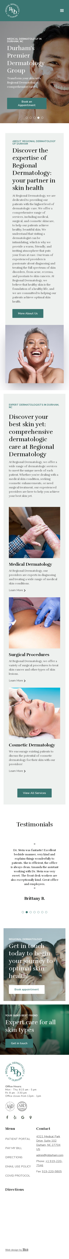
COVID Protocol (17, 1176)
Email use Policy (18, 1166)
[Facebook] (7, 1117)
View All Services (34, 793)
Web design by (14, 1249)
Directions (13, 1157)
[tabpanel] (34, 872)
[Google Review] (22, 1117)
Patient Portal (17, 1139)
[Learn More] (34, 532)
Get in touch (19, 1043)
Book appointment (27, 989)
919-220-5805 (52, 1171)
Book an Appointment (27, 103)
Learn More (16, 590)
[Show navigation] (61, 10)
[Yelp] (15, 1117)
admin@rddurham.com (49, 1155)
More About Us (28, 313)
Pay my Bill (13, 1148)
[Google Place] (30, 1117)
